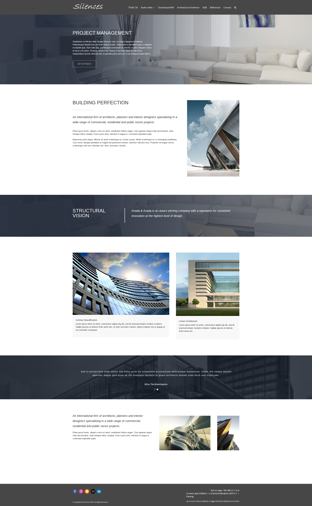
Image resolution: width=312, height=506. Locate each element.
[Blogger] (87, 491)
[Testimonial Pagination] (154, 389)
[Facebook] (75, 491)
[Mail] (93, 491)
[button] (235, 7)
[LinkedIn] (99, 491)
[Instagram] (81, 491)
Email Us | (208, 501)
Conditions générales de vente (226, 501)
